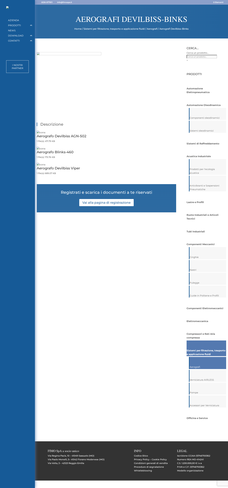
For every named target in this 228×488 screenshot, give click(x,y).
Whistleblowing (143, 470)
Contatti (14, 41)
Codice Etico (141, 455)
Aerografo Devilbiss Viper (58, 168)
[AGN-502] (69, 54)
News (12, 30)
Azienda (13, 20)
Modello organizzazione (190, 470)
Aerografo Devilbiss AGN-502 (61, 136)
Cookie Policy (159, 459)
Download (15, 36)
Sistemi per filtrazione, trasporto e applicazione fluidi (114, 28)
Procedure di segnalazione (149, 467)
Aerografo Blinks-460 (55, 152)
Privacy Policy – (143, 459)
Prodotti (14, 25)
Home (78, 28)
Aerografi (152, 28)
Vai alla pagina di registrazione (106, 202)
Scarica (41, 144)
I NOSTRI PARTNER (17, 67)
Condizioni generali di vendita (151, 463)
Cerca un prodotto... (198, 52)
